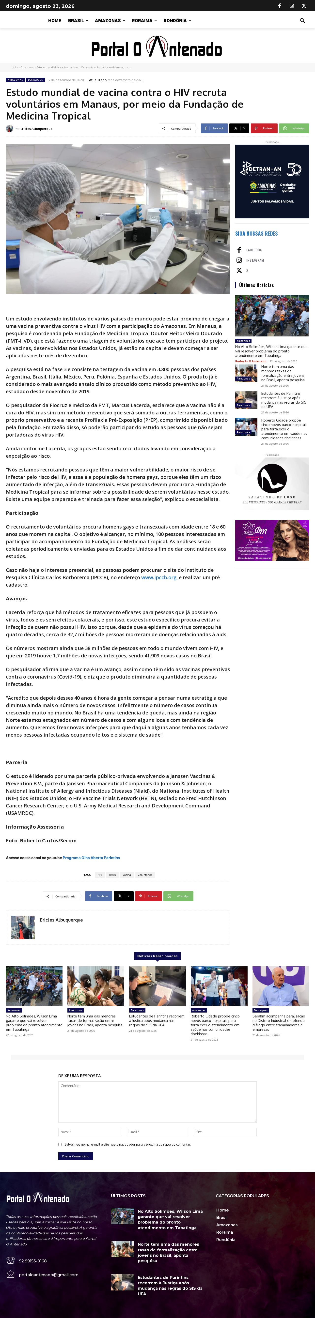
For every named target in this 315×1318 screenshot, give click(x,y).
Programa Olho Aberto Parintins (91, 857)
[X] (304, 6)
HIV (100, 875)
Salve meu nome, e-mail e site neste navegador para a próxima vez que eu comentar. (127, 1144)
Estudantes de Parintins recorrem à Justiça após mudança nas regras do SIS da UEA (283, 400)
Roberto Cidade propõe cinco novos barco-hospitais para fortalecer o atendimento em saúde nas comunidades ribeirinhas (284, 429)
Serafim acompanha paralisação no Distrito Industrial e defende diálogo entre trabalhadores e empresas (278, 1023)
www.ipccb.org (158, 577)
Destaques (35, 79)
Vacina (127, 875)
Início (14, 67)
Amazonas (27, 67)
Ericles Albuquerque (36, 129)
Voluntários (145, 875)
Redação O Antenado (250, 361)
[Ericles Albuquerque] (10, 128)
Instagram (255, 260)
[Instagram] (292, 6)
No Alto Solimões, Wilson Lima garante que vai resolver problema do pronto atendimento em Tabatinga (271, 351)
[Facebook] (279, 6)
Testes (112, 875)
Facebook (254, 250)
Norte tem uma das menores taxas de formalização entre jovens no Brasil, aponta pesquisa (283, 373)
